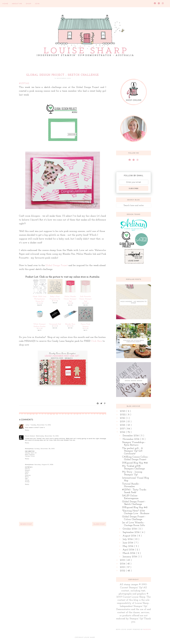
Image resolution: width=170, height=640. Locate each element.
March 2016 (129, 553)
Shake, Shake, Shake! (133, 380)
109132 (40, 328)
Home (5, 3)
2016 (123, 432)
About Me (17, 3)
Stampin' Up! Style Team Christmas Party (133, 341)
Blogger (147, 629)
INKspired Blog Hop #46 (135, 463)
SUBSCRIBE (133, 188)
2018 (123, 425)
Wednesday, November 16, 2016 (47, 436)
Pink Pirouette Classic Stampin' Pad (85, 299)
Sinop (27, 480)
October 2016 (130, 529)
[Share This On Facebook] (97, 403)
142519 (86, 328)
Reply (27, 430)
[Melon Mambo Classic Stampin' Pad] (70, 293)
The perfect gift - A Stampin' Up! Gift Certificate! (132, 451)
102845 (70, 326)
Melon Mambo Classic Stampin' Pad (70, 299)
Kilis (26, 473)
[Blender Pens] (70, 321)
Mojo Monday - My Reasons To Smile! (133, 302)
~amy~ (27, 425)
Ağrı (26, 478)
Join (37, 3)
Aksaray (28, 475)
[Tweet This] (101, 403)
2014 (123, 564)
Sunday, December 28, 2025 (44, 448)
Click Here (96, 341)
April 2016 (129, 550)
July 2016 (128, 539)
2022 (123, 415)
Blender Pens (70, 324)
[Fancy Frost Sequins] (85, 321)
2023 (123, 411)
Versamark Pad (55, 324)
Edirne (27, 469)
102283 (55, 326)
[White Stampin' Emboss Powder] (39, 321)
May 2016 (128, 546)
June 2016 (128, 543)
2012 (123, 571)
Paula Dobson (30, 436)
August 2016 (130, 536)
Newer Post (26, 524)
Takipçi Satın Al (31, 453)
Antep (27, 481)
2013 (123, 567)
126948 (70, 303)
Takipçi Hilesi (30, 456)
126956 (85, 303)
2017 (123, 429)
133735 (55, 301)
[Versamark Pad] (55, 321)
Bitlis (27, 477)
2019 (123, 422)
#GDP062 (24, 83)
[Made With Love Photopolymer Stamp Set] (39, 293)
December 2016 (131, 436)
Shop (28, 3)
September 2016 (131, 532)
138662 (40, 303)
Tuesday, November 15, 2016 (41, 425)
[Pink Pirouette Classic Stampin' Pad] (85, 293)
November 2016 (131, 439)
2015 (123, 560)
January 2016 (130, 557)
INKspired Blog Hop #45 (135, 507)
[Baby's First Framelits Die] (55, 293)
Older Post (99, 524)
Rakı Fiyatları (30, 454)
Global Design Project (57, 265)
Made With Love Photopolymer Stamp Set (39, 299)
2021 (123, 418)
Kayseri (27, 470)
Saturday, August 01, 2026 (43, 464)
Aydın (27, 472)
